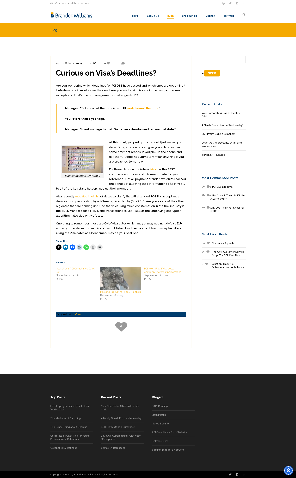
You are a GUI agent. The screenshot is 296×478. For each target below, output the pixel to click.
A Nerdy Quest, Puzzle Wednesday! (222, 125)
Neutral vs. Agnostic (218, 243)
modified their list (87, 196)
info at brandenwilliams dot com (71, 3)
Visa (153, 169)
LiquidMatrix (159, 415)
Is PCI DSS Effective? (217, 186)
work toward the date (142, 108)
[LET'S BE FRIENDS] (237, 3)
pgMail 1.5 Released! (213, 154)
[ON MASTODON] (223, 3)
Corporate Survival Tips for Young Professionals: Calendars (70, 437)
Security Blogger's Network (168, 449)
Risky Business (160, 441)
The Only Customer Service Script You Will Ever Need (223, 253)
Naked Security (161, 423)
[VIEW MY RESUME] (244, 3)
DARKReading (160, 406)
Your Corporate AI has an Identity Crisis (221, 115)
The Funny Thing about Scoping (68, 427)
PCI (94, 63)
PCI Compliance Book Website (169, 432)
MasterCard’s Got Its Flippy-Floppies (120, 291)
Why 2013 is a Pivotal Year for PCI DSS (223, 209)
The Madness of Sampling (65, 418)
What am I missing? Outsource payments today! (223, 266)
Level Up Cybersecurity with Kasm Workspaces (222, 144)
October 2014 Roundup (63, 448)
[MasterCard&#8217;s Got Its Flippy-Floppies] (120, 278)
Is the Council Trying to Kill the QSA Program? (223, 197)
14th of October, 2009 (69, 63)
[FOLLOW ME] (230, 3)
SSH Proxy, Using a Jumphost (218, 134)
